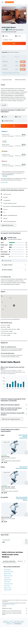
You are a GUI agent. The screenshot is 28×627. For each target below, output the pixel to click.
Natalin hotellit (9, 623)
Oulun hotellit (7, 581)
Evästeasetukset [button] (4, 182)
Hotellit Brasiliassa (6, 622)
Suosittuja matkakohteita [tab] (9, 561)
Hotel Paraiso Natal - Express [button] (8, 486)
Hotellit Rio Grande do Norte (17, 622)
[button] (2, 2)
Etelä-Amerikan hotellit (18, 621)
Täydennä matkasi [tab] (22, 561)
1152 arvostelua (19, 29)
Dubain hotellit (7, 569)
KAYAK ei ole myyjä (7, 608)
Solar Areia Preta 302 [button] (6, 517)
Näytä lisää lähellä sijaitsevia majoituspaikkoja (23, 436)
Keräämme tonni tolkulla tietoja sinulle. (11, 611)
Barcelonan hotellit (8, 575)
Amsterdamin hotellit (8, 571)
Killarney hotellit (7, 587)
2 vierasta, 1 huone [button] (7, 39)
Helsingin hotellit (7, 579)
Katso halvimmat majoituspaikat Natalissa (21, 467)
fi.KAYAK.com (5, 621)
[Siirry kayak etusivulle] (9, 2)
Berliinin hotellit (7, 573)
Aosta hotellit (7, 585)
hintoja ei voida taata (10, 604)
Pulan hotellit (7, 577)
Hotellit (11, 621)
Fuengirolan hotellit (8, 583)
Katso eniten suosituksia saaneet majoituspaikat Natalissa (21, 499)
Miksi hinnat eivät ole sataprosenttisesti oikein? (11, 613)
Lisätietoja (4, 176)
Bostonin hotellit (7, 589)
